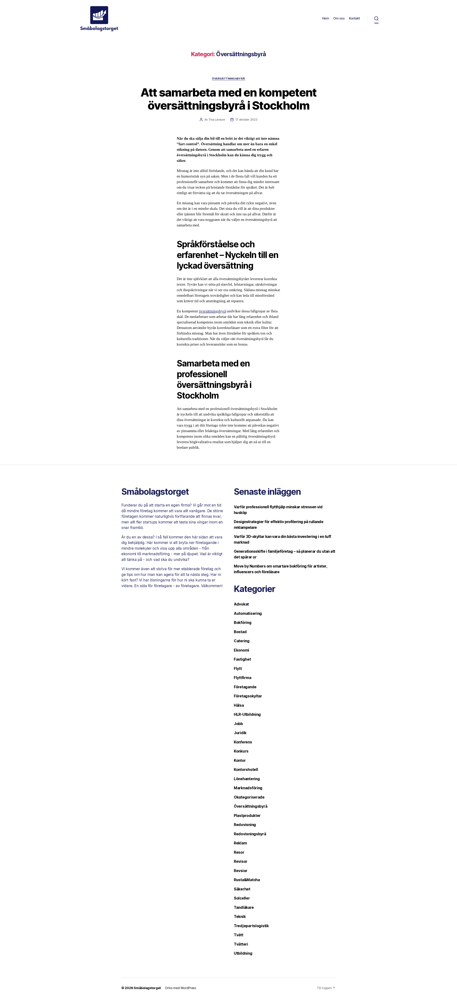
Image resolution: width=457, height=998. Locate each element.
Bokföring (243, 622)
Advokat (241, 604)
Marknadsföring (248, 788)
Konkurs (241, 751)
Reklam (240, 843)
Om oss (339, 18)
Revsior (240, 870)
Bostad (240, 632)
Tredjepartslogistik (251, 926)
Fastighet (242, 659)
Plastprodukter (247, 815)
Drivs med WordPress (180, 988)
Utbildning (243, 953)
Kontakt (354, 18)
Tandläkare (244, 907)
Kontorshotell (246, 769)
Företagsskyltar (248, 696)
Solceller (242, 898)
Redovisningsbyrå (250, 834)
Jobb (238, 723)
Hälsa (239, 705)
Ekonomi (241, 650)
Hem (325, 18)
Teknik (240, 916)
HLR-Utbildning (247, 714)
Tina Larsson (217, 119)
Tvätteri (241, 944)
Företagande (245, 687)
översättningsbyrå (212, 311)
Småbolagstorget (147, 988)
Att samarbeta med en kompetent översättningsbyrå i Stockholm (228, 98)
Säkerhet (242, 889)
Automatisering (248, 613)
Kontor (240, 760)
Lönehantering (247, 779)
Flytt (238, 668)
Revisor (240, 861)
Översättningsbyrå (228, 78)
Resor (239, 852)
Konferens (243, 742)
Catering (242, 641)
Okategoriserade (249, 797)
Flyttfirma (242, 677)
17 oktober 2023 (246, 119)
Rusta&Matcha (247, 880)
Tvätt (238, 935)
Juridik (240, 733)
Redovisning (245, 824)
